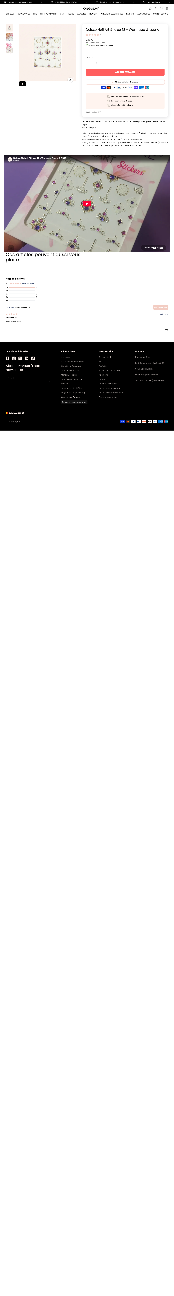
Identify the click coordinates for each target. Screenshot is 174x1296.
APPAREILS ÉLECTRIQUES (112, 14)
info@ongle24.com (149, 374)
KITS (35, 14)
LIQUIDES (93, 14)
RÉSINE (71, 14)
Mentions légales (69, 375)
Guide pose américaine (109, 388)
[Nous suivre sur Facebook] (7, 358)
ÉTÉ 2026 (10, 14)
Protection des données (72, 379)
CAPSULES (81, 14)
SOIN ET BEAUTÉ (160, 14)
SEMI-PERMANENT (48, 14)
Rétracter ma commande (74, 402)
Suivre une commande (109, 370)
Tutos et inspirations (108, 397)
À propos (65, 357)
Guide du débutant (108, 383)
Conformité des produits (72, 361)
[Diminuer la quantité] (89, 63)
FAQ (100, 361)
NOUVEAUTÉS (24, 14)
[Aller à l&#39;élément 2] (9, 37)
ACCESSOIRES (143, 14)
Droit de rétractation (70, 370)
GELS (62, 14)
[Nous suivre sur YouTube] (26, 358)
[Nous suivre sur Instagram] (14, 358)
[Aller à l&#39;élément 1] (9, 28)
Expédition (103, 366)
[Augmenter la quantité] (103, 63)
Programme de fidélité (71, 388)
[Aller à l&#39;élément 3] (9, 48)
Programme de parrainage (73, 392)
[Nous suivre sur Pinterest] (20, 358)
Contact (103, 379)
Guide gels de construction (111, 392)
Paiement (103, 375)
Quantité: (90, 57)
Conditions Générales (71, 366)
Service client (105, 357)
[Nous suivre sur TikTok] (33, 358)
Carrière (64, 383)
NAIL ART (130, 14)
